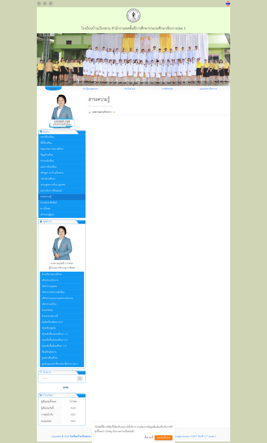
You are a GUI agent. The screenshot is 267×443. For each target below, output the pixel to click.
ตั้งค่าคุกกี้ (148, 438)
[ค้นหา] (80, 378)
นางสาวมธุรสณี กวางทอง (62, 263)
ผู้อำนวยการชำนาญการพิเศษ (62, 268)
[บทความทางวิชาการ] (89, 112)
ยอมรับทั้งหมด (163, 438)
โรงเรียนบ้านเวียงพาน (80, 436)
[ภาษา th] (228, 3)
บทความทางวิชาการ (101, 112)
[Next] (225, 59)
